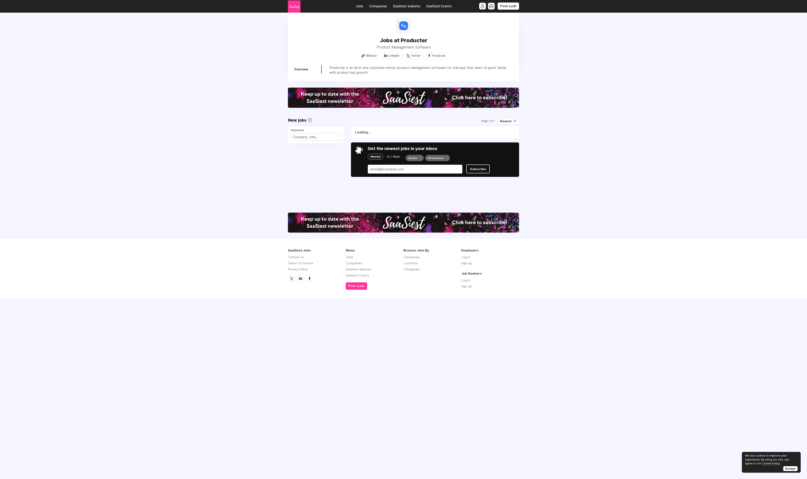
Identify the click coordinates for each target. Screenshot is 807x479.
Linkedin (394, 55)
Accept (790, 468)
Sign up (466, 263)
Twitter (416, 55)
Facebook (439, 55)
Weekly (375, 156)
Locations (411, 263)
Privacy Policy (298, 269)
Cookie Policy (771, 463)
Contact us (296, 257)
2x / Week (393, 156)
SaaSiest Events (439, 6)
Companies (378, 6)
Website (371, 55)
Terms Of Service (300, 263)
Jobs (359, 6)
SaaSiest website (406, 6)
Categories (412, 269)
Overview (301, 69)
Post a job (508, 6)
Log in (465, 257)
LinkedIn (300, 278)
